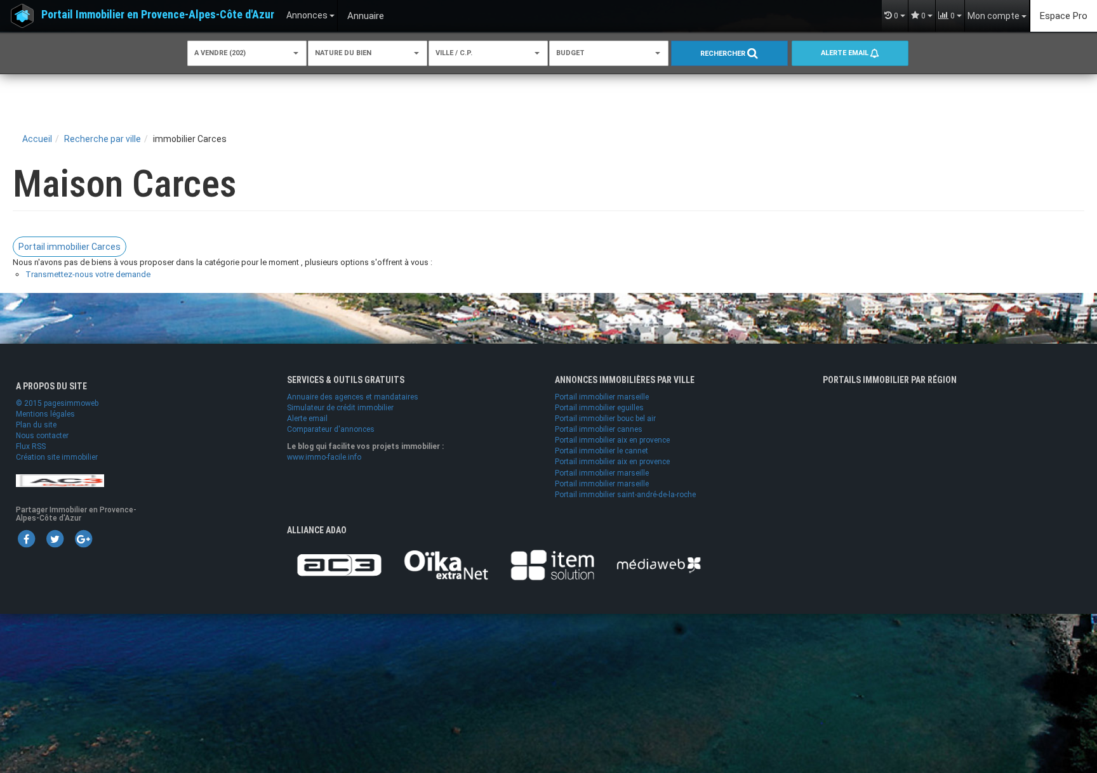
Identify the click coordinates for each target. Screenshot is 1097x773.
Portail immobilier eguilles (599, 407)
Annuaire (365, 16)
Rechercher (723, 53)
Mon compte (994, 16)
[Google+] (83, 538)
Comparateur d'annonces (331, 429)
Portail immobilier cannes (598, 429)
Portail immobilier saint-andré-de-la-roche (625, 494)
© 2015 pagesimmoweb (57, 403)
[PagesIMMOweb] (60, 480)
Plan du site (36, 424)
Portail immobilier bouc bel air (605, 418)
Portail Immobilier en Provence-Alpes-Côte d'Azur (157, 14)
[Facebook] (26, 538)
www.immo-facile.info (324, 457)
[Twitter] (54, 538)
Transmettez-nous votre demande (87, 274)
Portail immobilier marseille (602, 397)
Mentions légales (45, 414)
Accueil (37, 139)
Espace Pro (1063, 16)
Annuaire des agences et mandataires (352, 397)
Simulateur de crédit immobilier (340, 407)
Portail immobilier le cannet (601, 450)
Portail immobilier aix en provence (612, 440)
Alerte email (845, 53)
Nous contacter (42, 435)
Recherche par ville (102, 139)
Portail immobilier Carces (69, 247)
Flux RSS (31, 446)
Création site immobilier (57, 457)
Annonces (307, 15)
